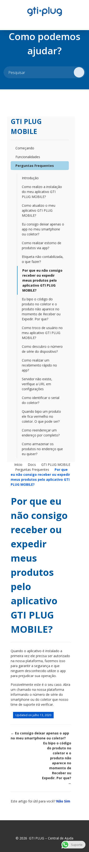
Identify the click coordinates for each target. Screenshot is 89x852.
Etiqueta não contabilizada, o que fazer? (42, 259)
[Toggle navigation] (9, 22)
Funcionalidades (27, 157)
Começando (24, 148)
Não (60, 801)
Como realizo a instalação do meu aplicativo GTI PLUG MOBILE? (42, 191)
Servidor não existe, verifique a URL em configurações (37, 384)
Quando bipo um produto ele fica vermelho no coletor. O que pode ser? (41, 416)
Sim (67, 801)
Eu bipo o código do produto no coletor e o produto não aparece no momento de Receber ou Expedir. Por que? (41, 309)
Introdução (30, 178)
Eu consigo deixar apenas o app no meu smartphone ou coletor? (43, 229)
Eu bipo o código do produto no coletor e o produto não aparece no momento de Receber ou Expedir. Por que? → (56, 763)
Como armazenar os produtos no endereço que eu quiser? (42, 449)
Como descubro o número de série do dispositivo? (42, 349)
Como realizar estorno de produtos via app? (41, 245)
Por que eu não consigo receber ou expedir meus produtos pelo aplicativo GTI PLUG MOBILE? (42, 280)
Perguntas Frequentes (34, 165)
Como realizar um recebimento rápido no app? (39, 365)
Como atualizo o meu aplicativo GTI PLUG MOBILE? (38, 210)
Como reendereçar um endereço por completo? (41, 432)
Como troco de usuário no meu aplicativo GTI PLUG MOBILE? (42, 332)
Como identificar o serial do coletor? (40, 400)
